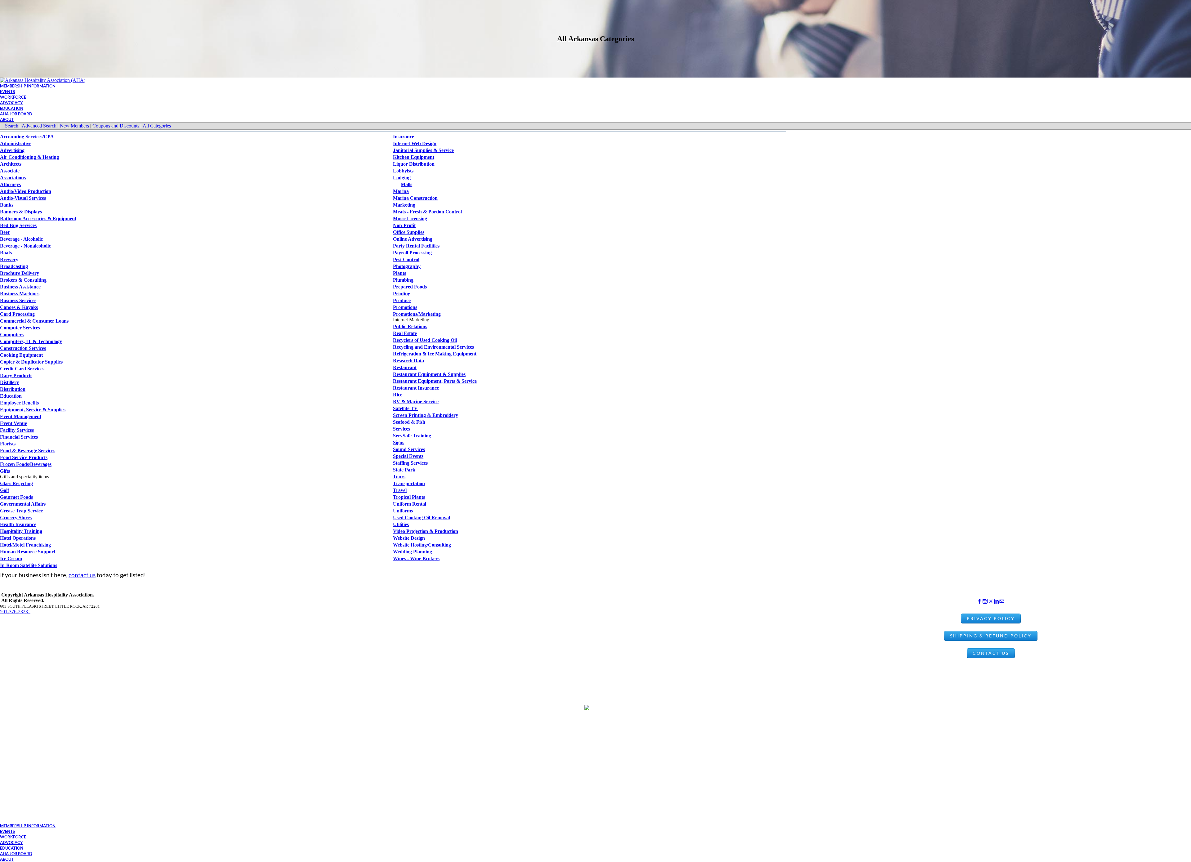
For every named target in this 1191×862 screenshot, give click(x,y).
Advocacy (11, 102)
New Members (74, 125)
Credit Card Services (22, 368)
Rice (397, 394)
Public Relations (410, 326)
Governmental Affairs (23, 504)
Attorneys (10, 184)
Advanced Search (39, 125)
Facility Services (17, 430)
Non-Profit (404, 225)
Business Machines (19, 293)
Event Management (20, 416)
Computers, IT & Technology (31, 341)
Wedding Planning (412, 551)
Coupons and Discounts (115, 125)
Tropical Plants (409, 497)
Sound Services (409, 449)
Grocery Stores (16, 517)
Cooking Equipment (21, 355)
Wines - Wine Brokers (416, 558)
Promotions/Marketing (417, 314)
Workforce (13, 97)
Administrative (15, 143)
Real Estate (405, 333)
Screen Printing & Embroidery (425, 415)
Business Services (18, 300)
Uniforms (403, 510)
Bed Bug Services (18, 225)
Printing (401, 293)
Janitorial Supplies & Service (423, 150)
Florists (8, 443)
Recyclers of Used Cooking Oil (425, 340)
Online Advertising (412, 239)
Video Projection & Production (425, 531)
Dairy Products (16, 375)
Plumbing (403, 280)
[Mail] (1001, 601)
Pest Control (406, 259)
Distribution (12, 389)
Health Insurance (18, 524)
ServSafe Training (412, 435)
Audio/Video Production (25, 191)
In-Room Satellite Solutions (28, 565)
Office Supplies (408, 232)
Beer (5, 232)
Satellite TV (405, 408)
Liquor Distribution (414, 164)
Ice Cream (11, 558)
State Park (404, 469)
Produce (402, 300)
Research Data (408, 360)
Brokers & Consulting (23, 280)
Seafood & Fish (409, 422)
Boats (6, 252)
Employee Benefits (19, 402)
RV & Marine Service (416, 401)
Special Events (408, 456)
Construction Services (23, 348)
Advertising (12, 150)
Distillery (9, 382)
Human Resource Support (27, 551)
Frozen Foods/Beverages (25, 464)
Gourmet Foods (16, 497)
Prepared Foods (410, 286)
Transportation (409, 483)
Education (11, 396)
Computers (12, 334)
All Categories (157, 125)
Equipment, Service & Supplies (32, 409)
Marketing (404, 205)
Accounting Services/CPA (27, 136)
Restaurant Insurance (416, 388)
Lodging (402, 177)
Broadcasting (14, 266)
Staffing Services (410, 463)
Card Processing (17, 314)
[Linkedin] (996, 601)
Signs (398, 442)
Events (7, 91)
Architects (10, 164)
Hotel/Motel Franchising (25, 544)
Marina (401, 191)
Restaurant (405, 367)
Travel (400, 490)
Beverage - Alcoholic (21, 239)
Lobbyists (403, 170)
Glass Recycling (16, 483)
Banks (6, 205)
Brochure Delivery (19, 273)
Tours (399, 476)
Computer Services (20, 327)
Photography (407, 266)
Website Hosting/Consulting (422, 544)
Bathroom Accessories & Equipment (38, 218)
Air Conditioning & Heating (29, 157)
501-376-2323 (15, 611)
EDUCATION (11, 108)
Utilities (401, 524)
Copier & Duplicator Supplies (31, 361)
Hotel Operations (18, 538)
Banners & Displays (21, 211)
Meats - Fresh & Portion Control (427, 211)
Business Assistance (20, 286)
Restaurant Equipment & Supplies (429, 374)
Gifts (5, 471)
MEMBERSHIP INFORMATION (28, 85)
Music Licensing (410, 218)
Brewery (9, 259)
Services (401, 428)
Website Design (409, 538)
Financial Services (19, 437)
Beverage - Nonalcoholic (25, 245)
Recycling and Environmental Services (433, 347)
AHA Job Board (16, 113)
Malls (406, 184)
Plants (399, 273)
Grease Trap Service (21, 510)
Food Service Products (23, 457)
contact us (82, 574)
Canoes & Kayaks (19, 307)
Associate (10, 170)
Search (11, 125)
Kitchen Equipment (413, 157)
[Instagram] (985, 601)
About (7, 119)
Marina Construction (415, 198)
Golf (4, 490)
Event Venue (13, 423)
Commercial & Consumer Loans (34, 321)
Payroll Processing (412, 252)
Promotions (405, 307)
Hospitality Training (21, 531)
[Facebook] (979, 601)
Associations (13, 177)
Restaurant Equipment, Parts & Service (435, 381)
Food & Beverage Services (27, 450)
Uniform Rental (409, 504)
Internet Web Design (414, 143)
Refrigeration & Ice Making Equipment (434, 353)
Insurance (403, 136)
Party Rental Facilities (416, 245)
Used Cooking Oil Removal (421, 517)
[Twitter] (990, 601)
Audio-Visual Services (23, 198)
